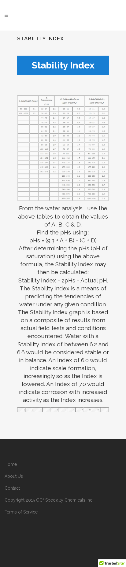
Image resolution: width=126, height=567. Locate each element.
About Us (14, 476)
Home (11, 464)
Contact (12, 488)
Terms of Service (21, 512)
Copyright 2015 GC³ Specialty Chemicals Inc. (49, 500)
